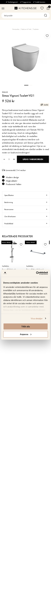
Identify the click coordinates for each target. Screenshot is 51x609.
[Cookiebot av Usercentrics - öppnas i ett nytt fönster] (36, 273)
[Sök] (46, 15)
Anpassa (24, 334)
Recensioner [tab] (8, 209)
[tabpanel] (25, 57)
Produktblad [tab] (8, 223)
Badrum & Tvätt (26, 29)
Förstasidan (15, 29)
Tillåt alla (25, 326)
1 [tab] (26, 85)
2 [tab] (30, 85)
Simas (5, 92)
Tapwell (5, 266)
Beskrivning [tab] (8, 202)
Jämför (46, 105)
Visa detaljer (37, 318)
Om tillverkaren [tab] (10, 216)
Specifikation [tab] (9, 195)
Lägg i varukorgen (33, 159)
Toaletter (36, 29)
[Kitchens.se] (25, 8)
